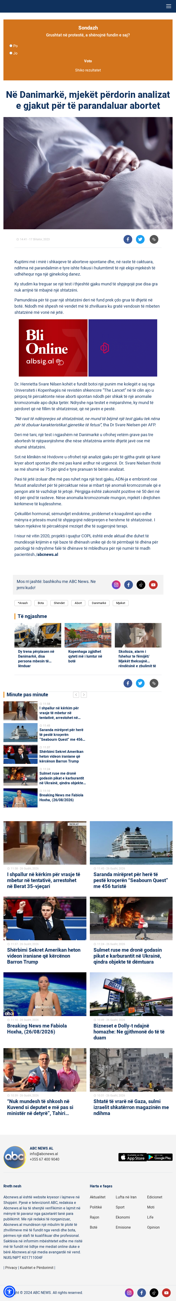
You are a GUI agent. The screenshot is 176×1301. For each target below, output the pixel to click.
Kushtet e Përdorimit (36, 1268)
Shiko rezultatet (88, 70)
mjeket (120, 603)
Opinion (153, 1227)
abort (78, 603)
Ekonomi (123, 1217)
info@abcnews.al (44, 1154)
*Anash (23, 603)
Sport (120, 1207)
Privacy (11, 1268)
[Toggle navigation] (168, 6)
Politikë (96, 1207)
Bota (41, 603)
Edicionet (154, 1197)
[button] (9, 1291)
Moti (150, 1207)
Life (150, 1217)
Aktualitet (97, 1197)
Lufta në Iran (126, 1197)
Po (15, 46)
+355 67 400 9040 (44, 1159)
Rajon (94, 1217)
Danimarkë (99, 603)
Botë (93, 1227)
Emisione (123, 1227)
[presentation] (77, 695)
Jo (15, 53)
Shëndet (59, 603)
